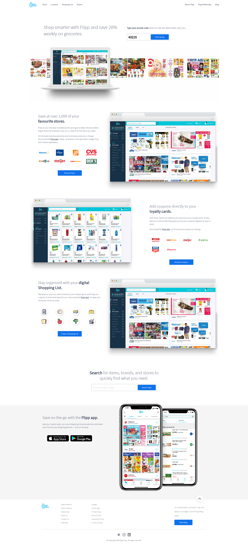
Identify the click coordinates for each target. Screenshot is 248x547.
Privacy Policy (96, 512)
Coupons (54, 4)
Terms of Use (96, 515)
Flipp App (166, 229)
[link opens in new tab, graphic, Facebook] (118, 534)
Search (79, 4)
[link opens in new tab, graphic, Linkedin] (129, 534)
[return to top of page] (199, 498)
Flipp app (54, 139)
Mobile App (65, 512)
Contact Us (65, 519)
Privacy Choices (97, 523)
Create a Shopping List (69, 334)
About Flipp (189, 4)
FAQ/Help (64, 523)
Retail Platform (66, 504)
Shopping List (67, 4)
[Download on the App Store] (58, 438)
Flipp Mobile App (204, 4)
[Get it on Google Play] (81, 438)
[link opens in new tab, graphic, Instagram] (124, 534)
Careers (94, 504)
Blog (217, 4)
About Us (64, 515)
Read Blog (183, 522)
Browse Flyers (69, 173)
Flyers (44, 4)
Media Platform (66, 508)
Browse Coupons (181, 262)
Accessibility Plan (98, 519)
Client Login (96, 508)
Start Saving (159, 37)
